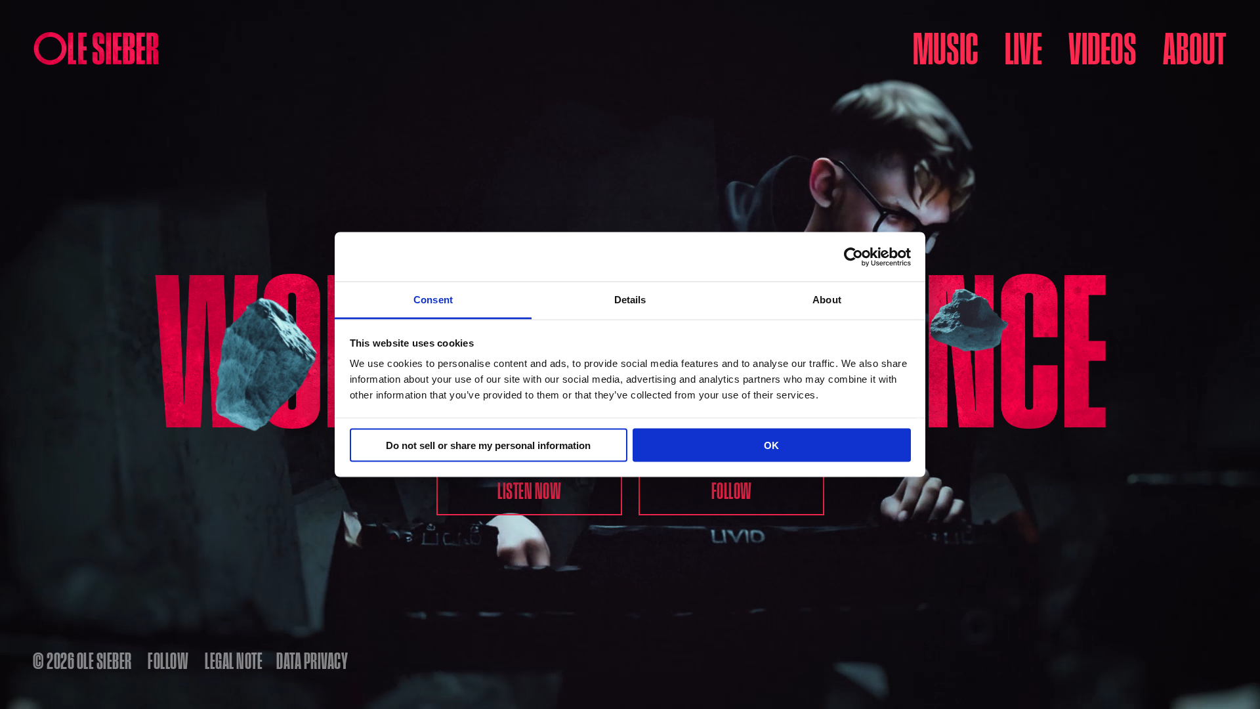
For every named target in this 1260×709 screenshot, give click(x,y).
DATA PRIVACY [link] (312, 660)
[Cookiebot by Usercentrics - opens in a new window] (853, 257)
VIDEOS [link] (1102, 48)
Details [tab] (630, 299)
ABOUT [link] (1194, 48)
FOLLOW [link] (168, 660)
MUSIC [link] (945, 48)
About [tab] (826, 299)
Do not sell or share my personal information (488, 444)
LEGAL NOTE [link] (233, 660)
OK (771, 444)
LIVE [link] (1023, 48)
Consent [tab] (433, 299)
